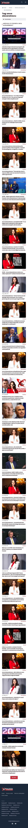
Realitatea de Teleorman (15, 813)
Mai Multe (14, 777)
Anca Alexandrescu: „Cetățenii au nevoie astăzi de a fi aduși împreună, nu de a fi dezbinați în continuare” (13, 322)
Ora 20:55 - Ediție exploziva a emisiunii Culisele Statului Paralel (12, 747)
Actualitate (23, 70)
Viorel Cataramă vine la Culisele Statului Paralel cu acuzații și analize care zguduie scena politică (13, 347)
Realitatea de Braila (13, 809)
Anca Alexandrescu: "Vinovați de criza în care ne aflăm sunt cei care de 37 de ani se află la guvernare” (13, 173)
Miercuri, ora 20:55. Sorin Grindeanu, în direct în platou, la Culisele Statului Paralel (12, 549)
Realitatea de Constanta (6, 811)
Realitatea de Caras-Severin (7, 805)
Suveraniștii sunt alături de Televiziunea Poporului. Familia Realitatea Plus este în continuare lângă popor (13, 771)
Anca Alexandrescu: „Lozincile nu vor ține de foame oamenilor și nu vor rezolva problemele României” (13, 722)
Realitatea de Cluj (15, 811)
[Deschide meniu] (25, 2)
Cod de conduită (5, 795)
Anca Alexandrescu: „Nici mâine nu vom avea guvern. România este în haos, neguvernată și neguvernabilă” (13, 674)
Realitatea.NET (4, 803)
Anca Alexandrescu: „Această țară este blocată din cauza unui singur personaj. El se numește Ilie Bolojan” (13, 524)
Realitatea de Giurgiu (5, 813)
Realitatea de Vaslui (12, 815)
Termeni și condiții (9, 793)
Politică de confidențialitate (19, 793)
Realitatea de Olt (5, 815)
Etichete (10, 7)
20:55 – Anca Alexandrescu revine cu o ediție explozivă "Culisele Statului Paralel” (13, 272)
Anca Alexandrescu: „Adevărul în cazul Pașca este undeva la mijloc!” (13, 698)
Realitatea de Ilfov (5, 809)
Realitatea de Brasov (5, 807)
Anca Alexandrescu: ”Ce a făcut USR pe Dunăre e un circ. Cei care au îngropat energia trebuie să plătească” (13, 97)
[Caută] (21, 2)
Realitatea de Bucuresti (15, 807)
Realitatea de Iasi (16, 805)
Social (24, 645)
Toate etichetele (8, 19)
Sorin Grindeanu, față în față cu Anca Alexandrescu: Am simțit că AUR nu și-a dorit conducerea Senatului (13, 473)
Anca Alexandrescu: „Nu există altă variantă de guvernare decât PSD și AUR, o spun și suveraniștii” (13, 448)
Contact (3, 793)
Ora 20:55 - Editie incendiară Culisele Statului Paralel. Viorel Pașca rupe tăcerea (14, 624)
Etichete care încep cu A (20, 7)
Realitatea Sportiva (11, 803)
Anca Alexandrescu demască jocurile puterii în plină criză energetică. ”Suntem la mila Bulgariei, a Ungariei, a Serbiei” (13, 147)
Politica (24, 44)
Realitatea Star (19, 803)
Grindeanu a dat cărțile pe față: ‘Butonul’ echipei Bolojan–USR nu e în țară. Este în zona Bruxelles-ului (13, 423)
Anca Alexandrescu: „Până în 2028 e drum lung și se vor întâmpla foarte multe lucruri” (13, 122)
